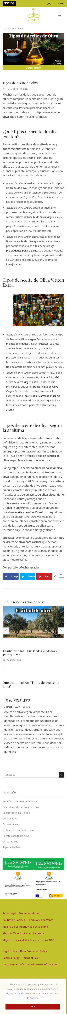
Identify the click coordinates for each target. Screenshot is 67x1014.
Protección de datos (30, 913)
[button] (6, 630)
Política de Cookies (14, 920)
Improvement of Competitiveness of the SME (30, 964)
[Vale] (62, 996)
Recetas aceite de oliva (16, 835)
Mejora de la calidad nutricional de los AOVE (29, 940)
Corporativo (10, 818)
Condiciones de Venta (40, 920)
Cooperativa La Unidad (16, 812)
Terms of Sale (30, 957)
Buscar (61, 775)
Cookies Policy (11, 957)
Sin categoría (10, 841)
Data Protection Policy (33, 951)
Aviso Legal (9, 913)
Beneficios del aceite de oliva (20, 801)
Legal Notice (10, 951)
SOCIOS (9, 3)
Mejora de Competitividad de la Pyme (25, 926)
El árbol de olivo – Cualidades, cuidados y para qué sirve (30, 652)
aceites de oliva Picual (29, 512)
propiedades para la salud (21, 250)
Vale (33, 1006)
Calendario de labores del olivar (22, 807)
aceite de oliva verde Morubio (42, 395)
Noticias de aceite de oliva (18, 830)
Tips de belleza (12, 847)
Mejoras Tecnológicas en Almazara (23, 933)
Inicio (5, 28)
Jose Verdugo (17, 700)
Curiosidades (18, 28)
